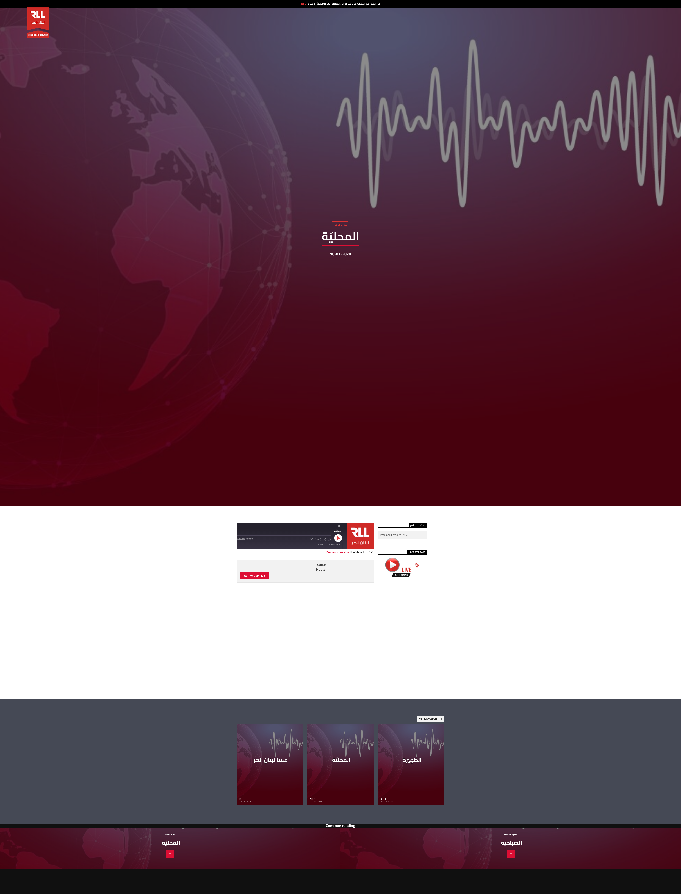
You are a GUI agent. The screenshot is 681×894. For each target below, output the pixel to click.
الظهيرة (412, 761)
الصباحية (511, 844)
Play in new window (337, 553)
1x (318, 541)
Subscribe (334, 545)
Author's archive (254, 577)
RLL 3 (321, 570)
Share (320, 545)
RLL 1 (242, 801)
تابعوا (303, 3)
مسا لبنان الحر (271, 761)
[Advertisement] (402, 639)
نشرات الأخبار (340, 225)
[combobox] (402, 536)
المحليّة (341, 761)
